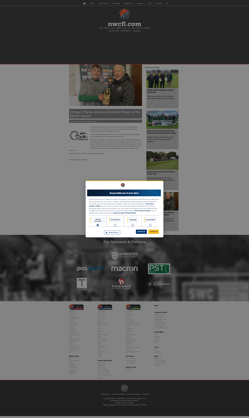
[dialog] (124, 209)
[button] (112, 232)
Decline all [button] (141, 231)
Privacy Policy (130, 213)
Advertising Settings (142, 211)
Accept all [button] (153, 231)
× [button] (158, 185)
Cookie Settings (118, 213)
